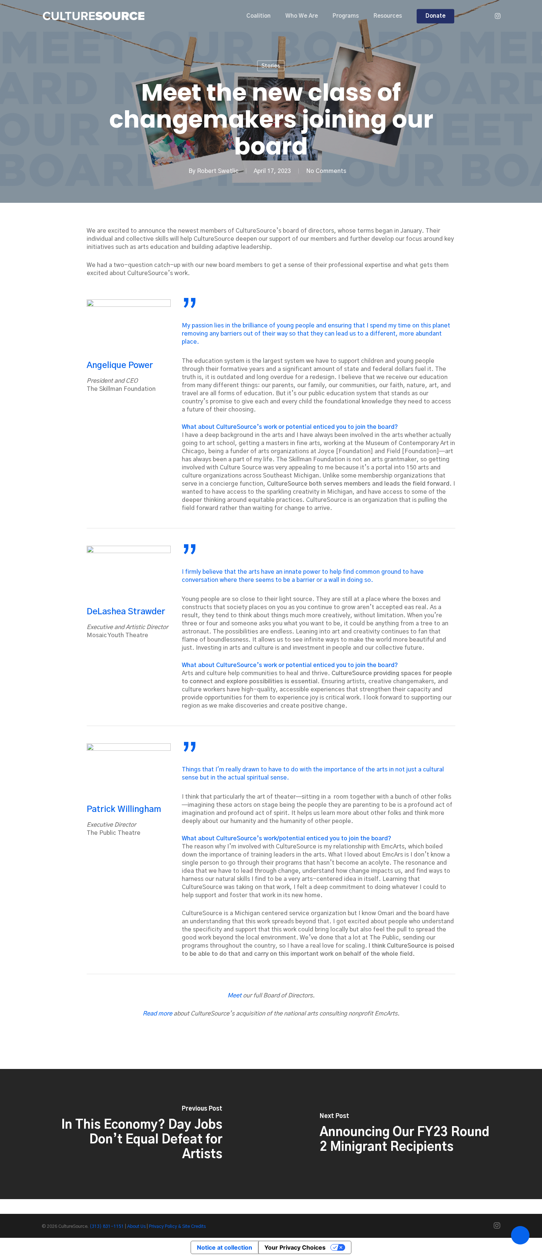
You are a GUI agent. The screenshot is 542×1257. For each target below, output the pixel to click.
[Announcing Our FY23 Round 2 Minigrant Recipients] (406, 1134)
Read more (157, 1014)
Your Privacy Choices (295, 1247)
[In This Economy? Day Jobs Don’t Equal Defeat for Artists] (135, 1134)
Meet (234, 996)
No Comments (326, 171)
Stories (270, 66)
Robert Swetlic (218, 171)
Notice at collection (224, 1247)
